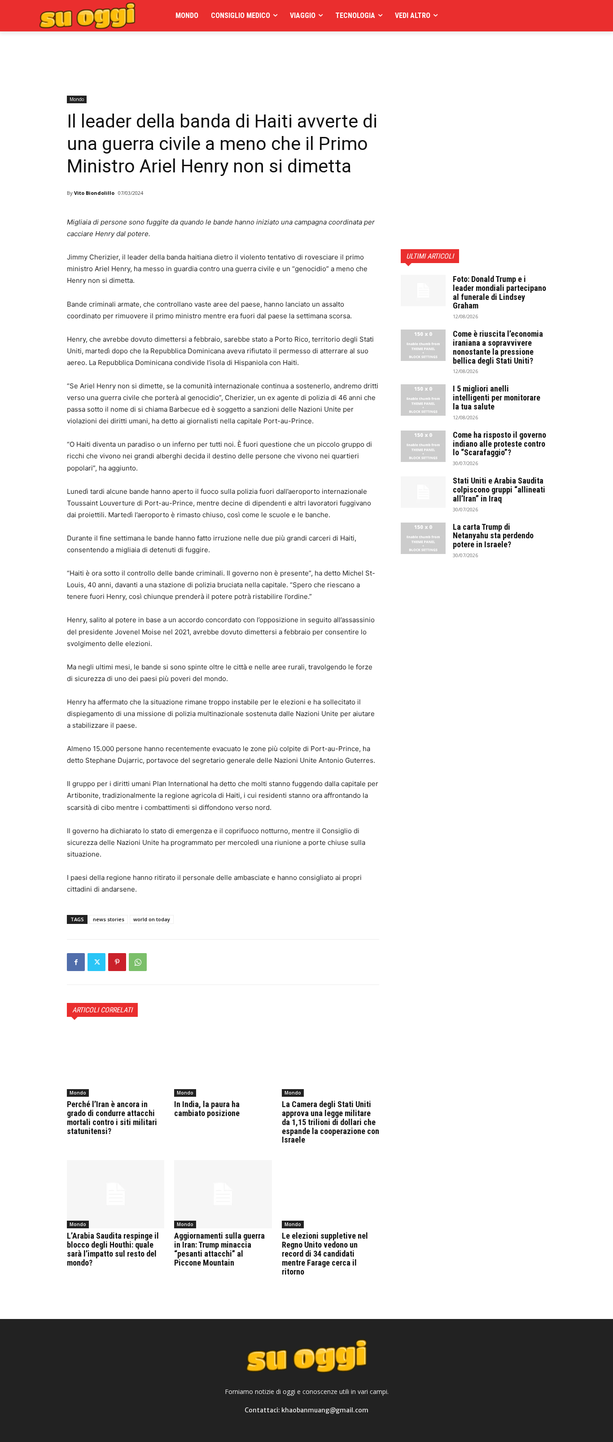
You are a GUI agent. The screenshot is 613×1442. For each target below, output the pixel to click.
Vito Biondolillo (94, 192)
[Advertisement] (230, 51)
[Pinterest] (117, 962)
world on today (151, 919)
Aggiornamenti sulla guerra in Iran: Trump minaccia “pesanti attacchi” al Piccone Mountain (219, 1249)
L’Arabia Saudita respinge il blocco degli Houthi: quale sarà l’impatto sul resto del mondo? (113, 1249)
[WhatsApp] (138, 962)
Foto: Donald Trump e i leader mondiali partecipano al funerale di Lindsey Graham (499, 292)
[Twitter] (96, 962)
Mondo (77, 99)
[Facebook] (76, 962)
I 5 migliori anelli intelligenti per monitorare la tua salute (496, 397)
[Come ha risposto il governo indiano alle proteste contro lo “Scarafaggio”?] (423, 446)
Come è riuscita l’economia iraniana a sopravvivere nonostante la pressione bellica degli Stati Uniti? (498, 347)
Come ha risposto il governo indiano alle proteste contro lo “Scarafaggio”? (499, 443)
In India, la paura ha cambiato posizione (207, 1108)
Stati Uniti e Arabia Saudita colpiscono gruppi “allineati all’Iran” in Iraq (499, 489)
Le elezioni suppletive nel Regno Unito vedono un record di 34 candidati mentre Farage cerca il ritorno (325, 1253)
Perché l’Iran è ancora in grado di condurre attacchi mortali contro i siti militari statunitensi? (112, 1117)
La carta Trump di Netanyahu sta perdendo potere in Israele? (493, 536)
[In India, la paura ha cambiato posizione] (222, 1063)
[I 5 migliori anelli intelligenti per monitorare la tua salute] (423, 400)
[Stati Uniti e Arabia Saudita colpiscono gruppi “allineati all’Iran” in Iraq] (423, 492)
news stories (108, 919)
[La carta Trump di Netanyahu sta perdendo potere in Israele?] (423, 538)
